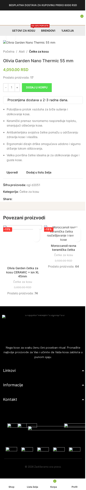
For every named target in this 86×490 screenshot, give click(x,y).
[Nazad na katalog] (72, 51)
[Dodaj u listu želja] (34, 231)
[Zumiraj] (11, 37)
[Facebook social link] (14, 199)
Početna (8, 51)
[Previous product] (67, 51)
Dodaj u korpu (37, 87)
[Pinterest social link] (24, 199)
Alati (22, 51)
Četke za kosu (39, 51)
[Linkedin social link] (29, 199)
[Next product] (77, 51)
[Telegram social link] (34, 199)
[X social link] (19, 199)
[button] (34, 238)
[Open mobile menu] (5, 18)
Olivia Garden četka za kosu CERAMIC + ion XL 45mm (21, 271)
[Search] (69, 18)
